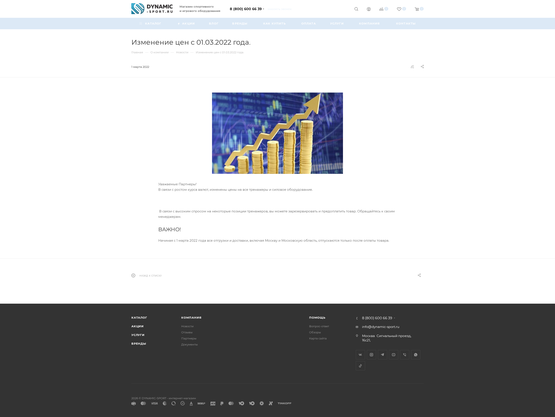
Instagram (371, 354)
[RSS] (412, 67)
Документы (189, 344)
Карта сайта (318, 338)
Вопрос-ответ (319, 326)
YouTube (393, 354)
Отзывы (187, 332)
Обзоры (315, 332)
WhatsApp (415, 354)
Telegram (382, 354)
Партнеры (188, 338)
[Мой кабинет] (369, 9)
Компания (191, 317)
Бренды (138, 343)
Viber (404, 354)
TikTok (360, 365)
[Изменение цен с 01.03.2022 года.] (277, 133)
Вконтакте (360, 354)
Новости (187, 326)
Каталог (139, 317)
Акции (137, 326)
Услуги (138, 335)
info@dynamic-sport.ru (380, 327)
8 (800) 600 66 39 (246, 9)
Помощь (317, 317)
